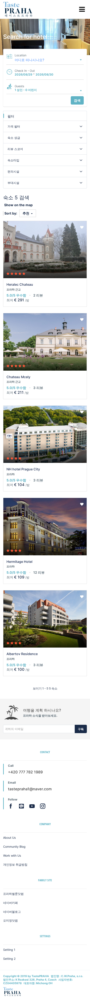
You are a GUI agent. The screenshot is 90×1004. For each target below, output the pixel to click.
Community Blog (14, 846)
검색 (77, 100)
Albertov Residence (22, 654)
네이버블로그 (12, 911)
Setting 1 (9, 949)
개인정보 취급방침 (15, 864)
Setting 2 (9, 958)
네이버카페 (10, 902)
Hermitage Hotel (19, 561)
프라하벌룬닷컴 (13, 893)
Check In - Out (25, 70)
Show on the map (18, 205)
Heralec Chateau (19, 284)
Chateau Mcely (18, 377)
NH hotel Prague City (23, 469)
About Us (9, 837)
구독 (81, 729)
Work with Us (12, 855)
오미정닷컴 (10, 920)
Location (20, 55)
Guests (19, 86)
